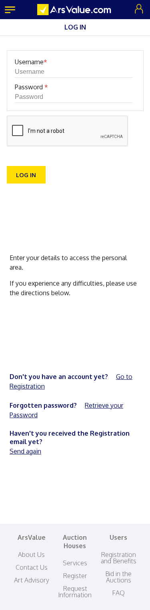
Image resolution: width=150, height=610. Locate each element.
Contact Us (32, 567)
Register (75, 576)
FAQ (118, 593)
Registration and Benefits (118, 558)
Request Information (75, 591)
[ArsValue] (75, 9)
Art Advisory (31, 580)
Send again (25, 451)
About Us (31, 555)
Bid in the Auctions (118, 577)
